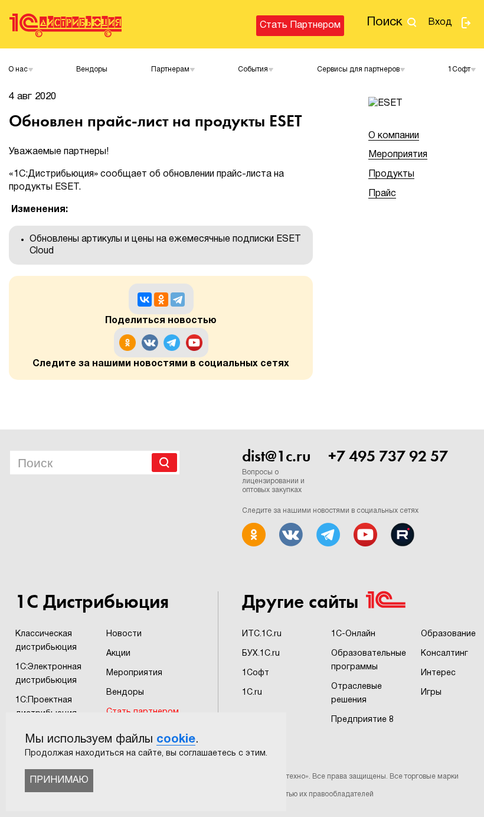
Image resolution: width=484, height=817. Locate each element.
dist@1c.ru (276, 456)
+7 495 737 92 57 (388, 456)
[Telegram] (178, 299)
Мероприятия (397, 155)
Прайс (382, 194)
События (253, 69)
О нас (18, 69)
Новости (124, 634)
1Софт (255, 673)
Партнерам (170, 69)
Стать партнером (300, 25)
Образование (448, 634)
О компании (393, 136)
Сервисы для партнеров (358, 69)
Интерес (438, 673)
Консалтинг (444, 653)
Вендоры (91, 69)
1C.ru (252, 692)
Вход (440, 22)
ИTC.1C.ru (262, 634)
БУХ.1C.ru (261, 653)
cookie (175, 739)
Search (164, 462)
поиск (385, 22)
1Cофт (459, 69)
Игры (431, 692)
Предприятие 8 (362, 720)
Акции (118, 653)
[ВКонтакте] (145, 299)
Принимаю (59, 780)
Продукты (391, 174)
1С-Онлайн (353, 634)
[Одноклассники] (161, 299)
